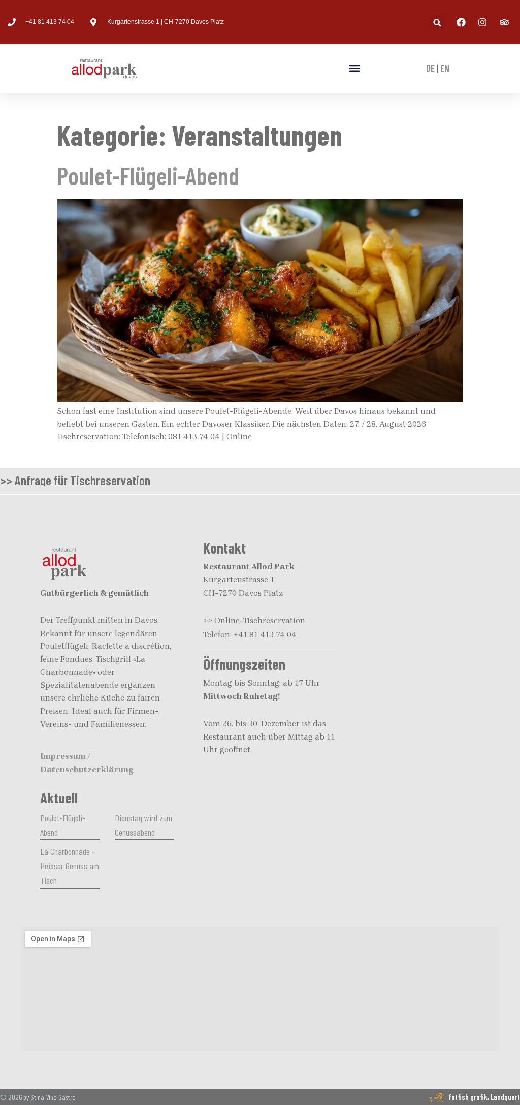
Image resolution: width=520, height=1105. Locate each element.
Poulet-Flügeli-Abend (148, 175)
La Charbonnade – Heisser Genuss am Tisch (69, 865)
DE (430, 68)
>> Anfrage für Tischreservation (75, 480)
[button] (437, 22)
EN (444, 68)
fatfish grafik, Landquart (484, 1097)
